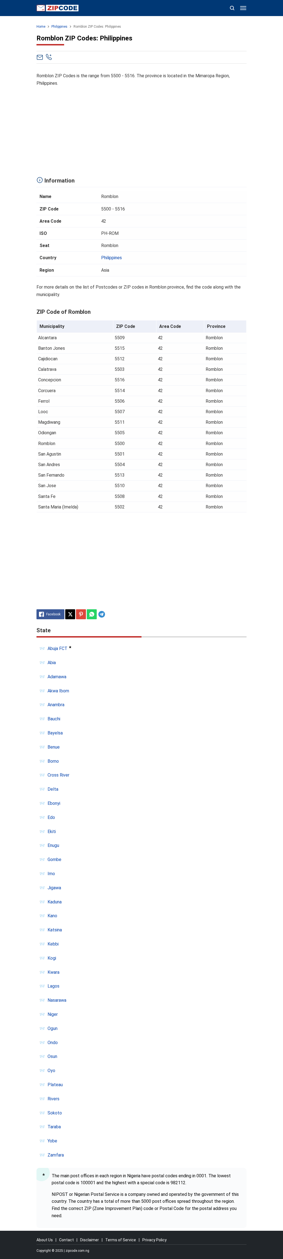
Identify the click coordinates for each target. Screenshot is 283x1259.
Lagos (53, 986)
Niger (53, 1014)
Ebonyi (54, 803)
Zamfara (56, 1155)
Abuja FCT (57, 648)
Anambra (56, 704)
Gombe (54, 859)
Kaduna (55, 902)
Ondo (53, 1042)
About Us (44, 1240)
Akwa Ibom (58, 690)
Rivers (53, 1098)
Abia (52, 662)
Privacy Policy (154, 1240)
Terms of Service (120, 1240)
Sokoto (55, 1113)
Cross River (58, 775)
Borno (53, 761)
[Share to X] (70, 614)
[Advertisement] (141, 130)
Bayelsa (55, 733)
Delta (53, 789)
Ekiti (52, 831)
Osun (52, 1056)
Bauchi (54, 718)
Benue (54, 747)
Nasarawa (57, 1000)
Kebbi (53, 944)
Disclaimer (89, 1240)
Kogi (52, 958)
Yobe (52, 1141)
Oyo (51, 1070)
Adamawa (57, 676)
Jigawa (54, 887)
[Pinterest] (81, 614)
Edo (51, 817)
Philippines (111, 257)
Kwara (53, 972)
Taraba (54, 1126)
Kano (52, 915)
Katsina (55, 929)
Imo (51, 873)
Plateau (55, 1084)
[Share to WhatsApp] (92, 614)
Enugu (53, 845)
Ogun (52, 1028)
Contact (66, 1240)
